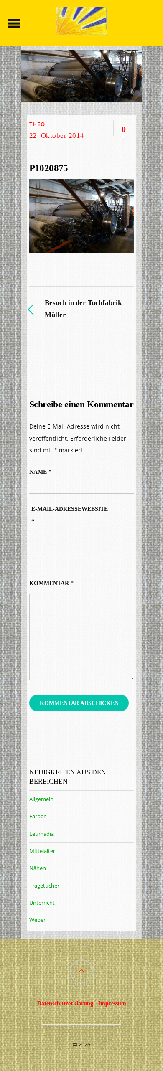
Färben (38, 816)
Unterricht (42, 902)
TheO (37, 124)
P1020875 (48, 167)
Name (40, 472)
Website (95, 509)
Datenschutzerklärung (65, 1003)
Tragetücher (44, 885)
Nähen (37, 868)
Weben (38, 920)
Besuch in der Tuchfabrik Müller (83, 309)
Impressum (112, 1003)
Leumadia (41, 834)
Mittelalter (42, 851)
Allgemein (41, 799)
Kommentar (51, 583)
